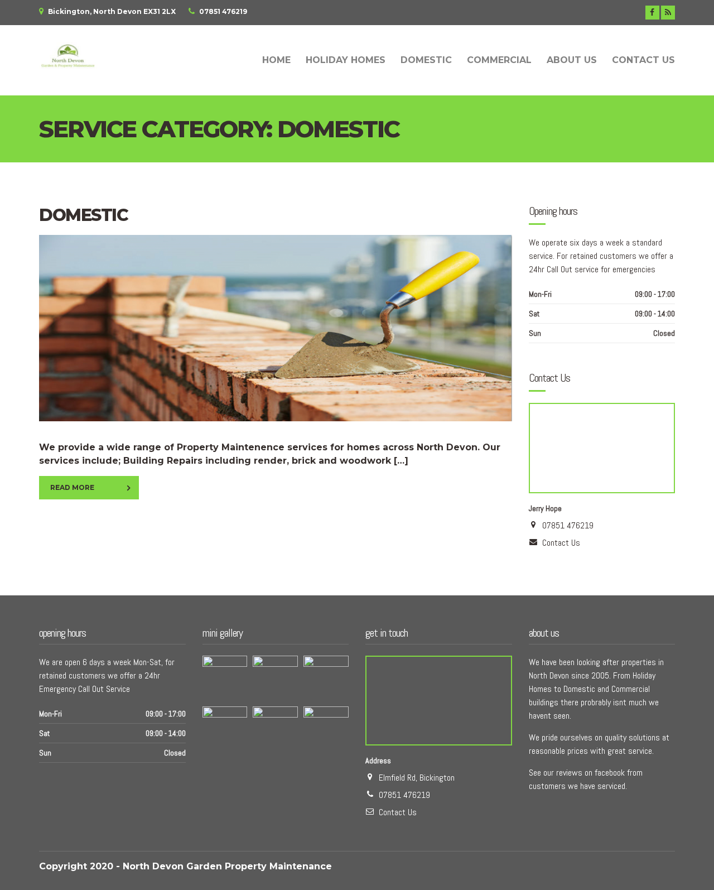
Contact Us (643, 60)
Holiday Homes (345, 60)
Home (276, 60)
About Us (572, 60)
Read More (72, 487)
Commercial (499, 60)
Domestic (426, 60)
